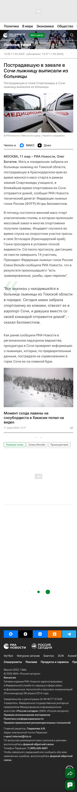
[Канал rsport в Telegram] (69, 634)
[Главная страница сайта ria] (4, 35)
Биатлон (49, 655)
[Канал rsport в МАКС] (11, 634)
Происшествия (59, 444)
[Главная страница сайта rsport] (22, 35)
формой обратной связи (38, 744)
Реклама (31, 662)
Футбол (8, 655)
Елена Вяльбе (37, 444)
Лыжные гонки (14, 444)
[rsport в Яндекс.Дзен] (25, 634)
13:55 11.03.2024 (14, 53)
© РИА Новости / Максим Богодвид (22, 135)
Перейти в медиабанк (53, 135)
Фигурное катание (28, 655)
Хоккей (72, 655)
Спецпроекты (13, 662)
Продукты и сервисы (55, 662)
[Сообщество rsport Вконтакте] (40, 634)
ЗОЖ (61, 655)
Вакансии (10, 677)
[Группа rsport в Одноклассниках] (54, 634)
